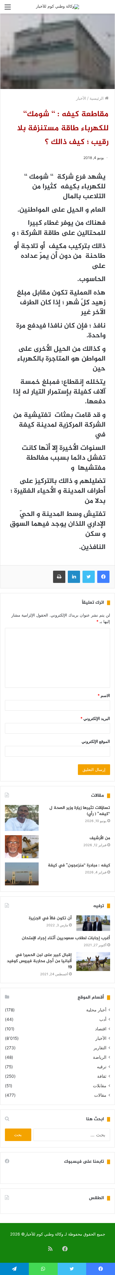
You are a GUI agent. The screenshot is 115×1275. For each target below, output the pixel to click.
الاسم (104, 695)
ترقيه (101, 1066)
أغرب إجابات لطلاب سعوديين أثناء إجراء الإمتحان (66, 938)
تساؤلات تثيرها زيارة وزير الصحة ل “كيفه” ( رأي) (79, 810)
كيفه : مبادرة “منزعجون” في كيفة (79, 865)
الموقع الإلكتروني (96, 741)
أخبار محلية (96, 1009)
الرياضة (99, 1057)
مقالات (100, 1095)
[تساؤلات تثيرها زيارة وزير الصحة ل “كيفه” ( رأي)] (22, 818)
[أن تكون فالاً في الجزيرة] (93, 923)
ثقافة (101, 1076)
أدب (102, 1019)
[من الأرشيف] (22, 846)
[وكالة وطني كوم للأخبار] (57, 6)
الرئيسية (97, 98)
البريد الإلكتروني (95, 718)
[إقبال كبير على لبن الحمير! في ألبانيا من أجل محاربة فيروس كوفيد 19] (93, 961)
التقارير (100, 1047)
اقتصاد (100, 1028)
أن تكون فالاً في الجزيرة (50, 918)
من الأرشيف (100, 838)
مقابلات (99, 1085)
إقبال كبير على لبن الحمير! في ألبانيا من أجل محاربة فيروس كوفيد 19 (39, 960)
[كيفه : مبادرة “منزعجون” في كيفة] (22, 873)
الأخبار (81, 98)
